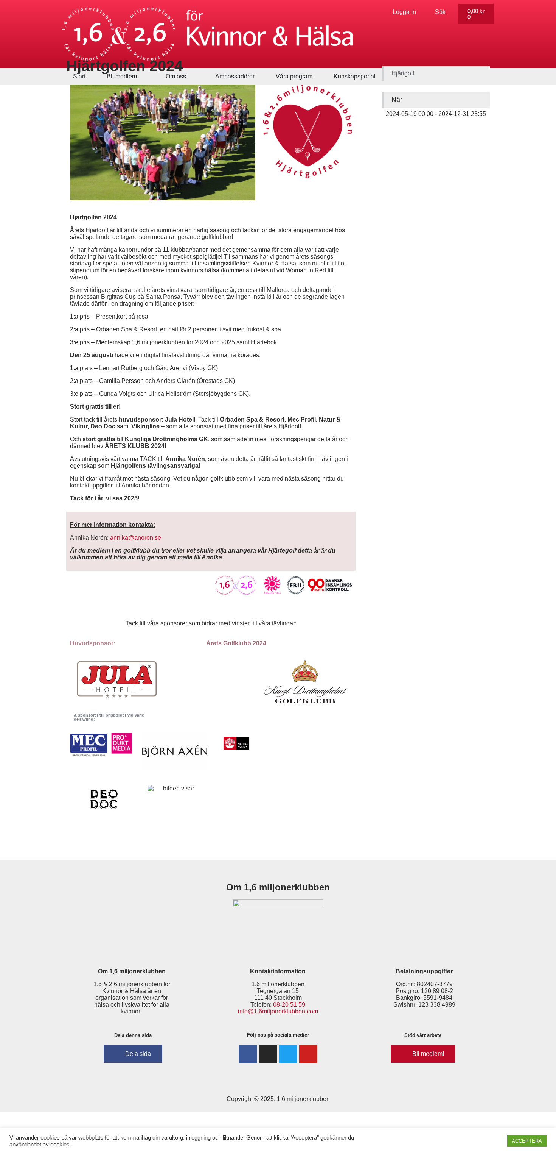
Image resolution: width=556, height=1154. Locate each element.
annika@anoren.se (135, 537)
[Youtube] (308, 1054)
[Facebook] (248, 1054)
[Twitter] (288, 1054)
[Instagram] (268, 1054)
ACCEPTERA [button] (527, 1141)
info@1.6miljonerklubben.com (278, 1011)
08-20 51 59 (289, 1004)
